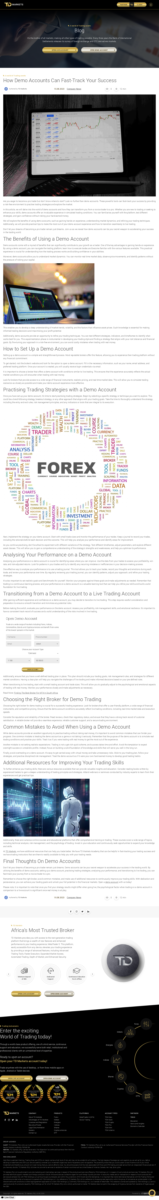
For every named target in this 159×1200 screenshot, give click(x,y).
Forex (56, 1117)
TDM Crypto (109, 1122)
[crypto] (131, 1089)
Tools (132, 1117)
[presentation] (7, 972)
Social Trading (85, 1120)
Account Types (111, 1113)
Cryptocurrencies (60, 1130)
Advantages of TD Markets (38, 1120)
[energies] (120, 1045)
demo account (111, 882)
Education (134, 1121)
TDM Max (108, 1117)
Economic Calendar (137, 1126)
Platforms (84, 1113)
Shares (56, 1127)
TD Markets (11, 851)
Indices (57, 1125)
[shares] (121, 1076)
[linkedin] (17, 1120)
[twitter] (13, 1120)
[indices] (116, 1060)
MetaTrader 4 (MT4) (87, 1117)
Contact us (33, 1133)
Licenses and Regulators (38, 1122)
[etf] (147, 1096)
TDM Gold (108, 1120)
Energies (57, 1122)
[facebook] (5, 1120)
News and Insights (137, 1123)
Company (32, 1113)
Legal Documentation (37, 1127)
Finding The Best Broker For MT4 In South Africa (36, 692)
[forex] (146, 1024)
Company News (74, 89)
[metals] (130, 1032)
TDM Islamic (110, 1130)
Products (58, 1113)
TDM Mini (108, 1127)
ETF (55, 1133)
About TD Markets (35, 1117)
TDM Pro (108, 1125)
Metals (56, 1120)
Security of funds (35, 1125)
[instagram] (9, 1120)
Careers (31, 1130)
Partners (134, 1113)
